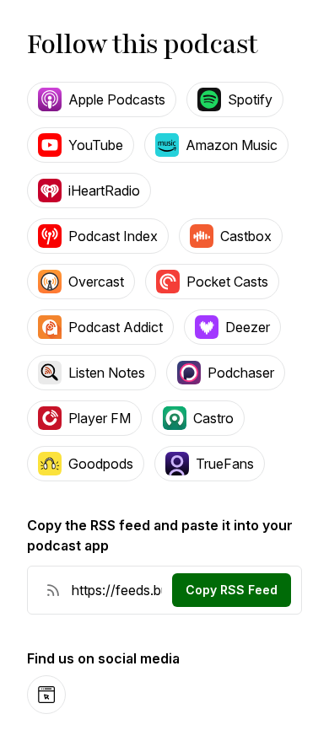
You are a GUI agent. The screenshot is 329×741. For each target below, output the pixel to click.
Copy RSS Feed (232, 590)
